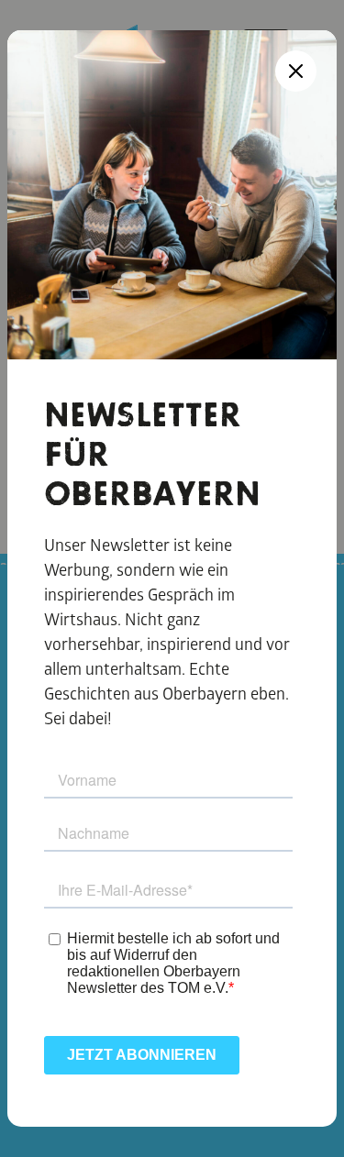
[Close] (295, 71)
